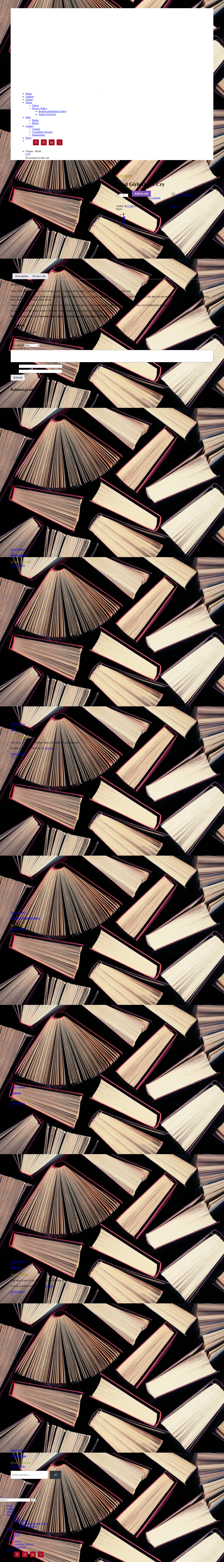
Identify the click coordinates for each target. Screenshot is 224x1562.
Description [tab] (21, 276)
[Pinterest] (124, 223)
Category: (164, 206)
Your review (18, 348)
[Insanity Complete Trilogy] (38, 833)
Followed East (18, 1456)
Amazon (48, 748)
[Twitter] (124, 217)
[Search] (55, 1475)
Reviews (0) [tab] (39, 276)
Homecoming (18, 555)
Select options (18, 549)
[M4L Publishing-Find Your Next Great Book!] (59, 88)
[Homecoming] (38, 470)
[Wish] (38, 644)
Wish (13, 729)
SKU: (138, 206)
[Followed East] (38, 1370)
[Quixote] (38, 1182)
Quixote (15, 1267)
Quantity (120, 192)
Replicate (16, 1093)
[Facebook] (123, 214)
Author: (120, 206)
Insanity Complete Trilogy (25, 918)
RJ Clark (129, 206)
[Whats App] (124, 226)
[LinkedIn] (124, 220)
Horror (173, 206)
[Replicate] (38, 1007)
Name (15, 366)
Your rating (17, 345)
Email (15, 371)
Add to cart (141, 193)
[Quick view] (12, 552)
